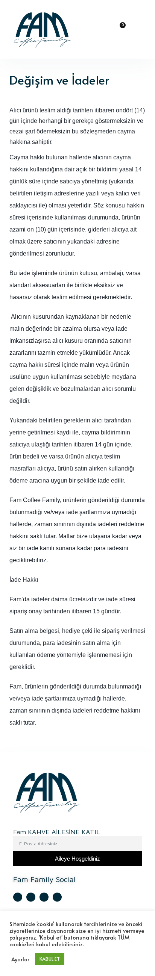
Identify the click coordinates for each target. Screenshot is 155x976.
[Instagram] (17, 897)
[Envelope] (57, 897)
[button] (102, 29)
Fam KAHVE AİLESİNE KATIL (56, 832)
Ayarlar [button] (20, 959)
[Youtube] (30, 897)
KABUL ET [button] (50, 958)
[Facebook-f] (44, 897)
